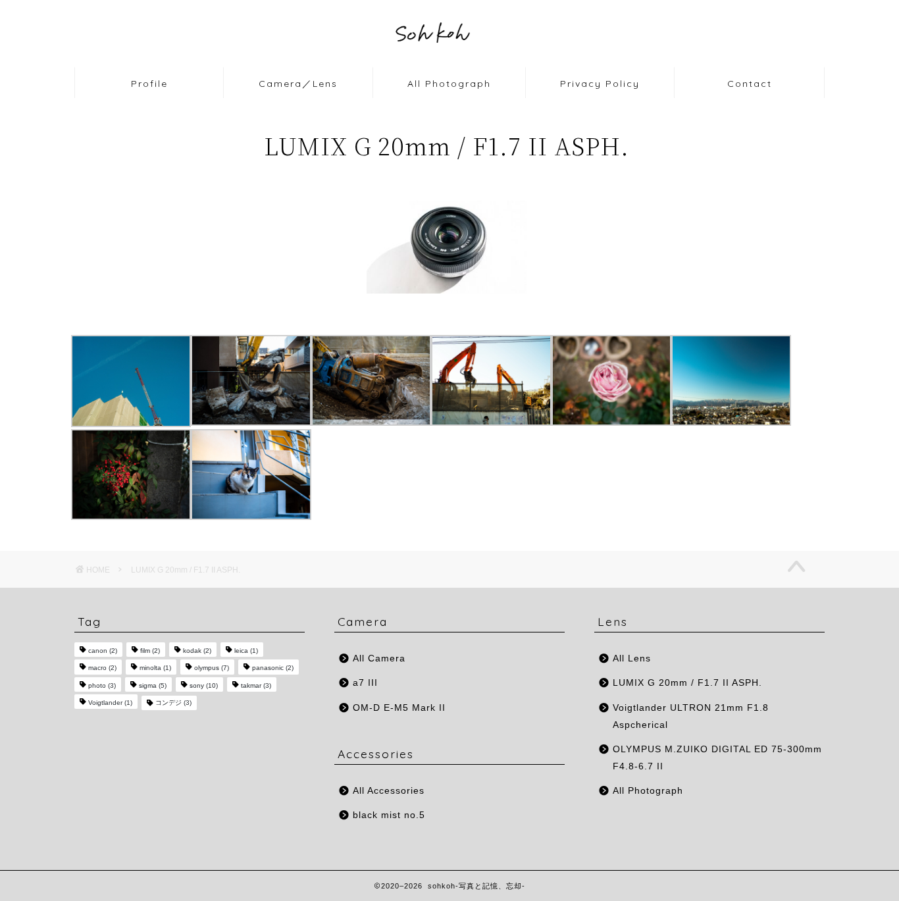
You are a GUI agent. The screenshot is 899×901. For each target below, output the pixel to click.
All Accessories (388, 791)
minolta (155, 668)
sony (204, 685)
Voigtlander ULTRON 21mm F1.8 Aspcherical (691, 716)
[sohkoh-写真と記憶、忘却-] (449, 64)
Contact (749, 84)
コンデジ (173, 702)
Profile (149, 84)
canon (102, 650)
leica (246, 650)
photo (102, 685)
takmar (256, 685)
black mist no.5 (389, 815)
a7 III (365, 683)
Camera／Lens (298, 84)
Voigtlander (110, 702)
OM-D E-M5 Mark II (399, 708)
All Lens (632, 658)
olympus (211, 668)
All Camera (379, 658)
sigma (153, 685)
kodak (197, 650)
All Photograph (449, 84)
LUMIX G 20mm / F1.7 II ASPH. (687, 683)
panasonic (273, 668)
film (150, 650)
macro (102, 668)
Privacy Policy (600, 84)
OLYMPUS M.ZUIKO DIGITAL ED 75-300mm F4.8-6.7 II (717, 757)
